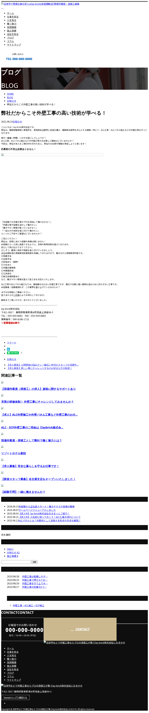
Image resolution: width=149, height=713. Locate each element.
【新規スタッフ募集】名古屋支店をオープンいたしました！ (38, 479)
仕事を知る (13, 16)
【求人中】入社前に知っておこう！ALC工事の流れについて (50, 517)
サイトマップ (14, 44)
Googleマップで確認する (15, 697)
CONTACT (11, 65)
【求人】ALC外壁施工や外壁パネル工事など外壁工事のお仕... (39, 414)
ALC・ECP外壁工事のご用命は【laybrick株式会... (32, 427)
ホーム (10, 13)
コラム (10, 41)
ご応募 (16, 295)
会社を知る (13, 34)
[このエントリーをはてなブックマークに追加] (8, 349)
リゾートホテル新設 (13, 453)
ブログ (10, 37)
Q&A (10, 549)
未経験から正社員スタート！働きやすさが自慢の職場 (46, 506)
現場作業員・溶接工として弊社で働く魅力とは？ (31, 440)
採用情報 (11, 27)
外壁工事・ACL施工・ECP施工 (28, 605)
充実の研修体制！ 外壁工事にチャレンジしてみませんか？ (37, 401)
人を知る (11, 20)
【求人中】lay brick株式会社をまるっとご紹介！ (44, 513)
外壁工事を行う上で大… (35, 583)
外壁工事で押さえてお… (35, 580)
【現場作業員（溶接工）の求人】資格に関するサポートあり (38, 389)
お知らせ (17, 121)
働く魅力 (11, 23)
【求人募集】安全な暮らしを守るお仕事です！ (30, 466)
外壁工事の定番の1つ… (34, 587)
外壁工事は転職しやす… (35, 576)
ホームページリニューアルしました (37, 510)
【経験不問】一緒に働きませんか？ (23, 492)
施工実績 (11, 30)
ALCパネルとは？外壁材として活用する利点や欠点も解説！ (50, 520)
